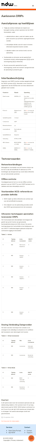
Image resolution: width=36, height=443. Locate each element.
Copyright (6, 440)
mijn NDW (11, 433)
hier (27, 110)
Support (29, 433)
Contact (29, 431)
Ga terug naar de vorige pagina (10, 421)
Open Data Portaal (14, 431)
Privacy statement (17, 440)
